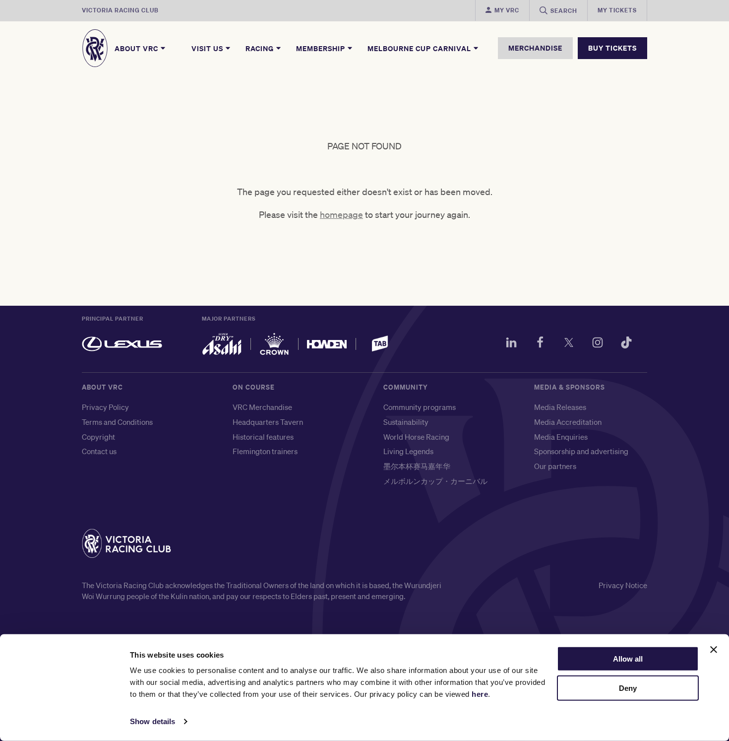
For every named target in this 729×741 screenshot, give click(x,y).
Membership (321, 48)
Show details (152, 721)
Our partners (555, 466)
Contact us (99, 451)
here (480, 694)
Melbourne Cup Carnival (420, 48)
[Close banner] (713, 649)
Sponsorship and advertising (581, 451)
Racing (260, 48)
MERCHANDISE (535, 48)
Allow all (628, 659)
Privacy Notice (623, 585)
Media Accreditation (568, 422)
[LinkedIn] (511, 344)
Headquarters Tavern (268, 422)
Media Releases (560, 407)
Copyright (98, 437)
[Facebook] (540, 344)
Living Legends (408, 451)
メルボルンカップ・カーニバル (435, 481)
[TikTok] (626, 344)
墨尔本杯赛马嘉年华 (416, 466)
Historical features (263, 437)
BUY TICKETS (612, 48)
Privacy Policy (105, 407)
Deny (628, 688)
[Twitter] (569, 344)
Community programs (419, 407)
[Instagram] (598, 344)
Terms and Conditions (117, 422)
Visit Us (208, 48)
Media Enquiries (561, 437)
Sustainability (405, 422)
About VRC (137, 48)
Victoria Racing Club (120, 10)
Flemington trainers (265, 451)
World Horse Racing (416, 437)
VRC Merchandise (262, 407)
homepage (341, 214)
